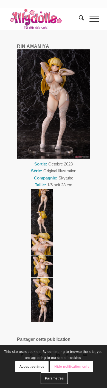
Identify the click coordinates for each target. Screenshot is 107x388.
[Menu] (91, 19)
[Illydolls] (44, 19)
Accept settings (31, 367)
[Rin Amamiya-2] (42, 200)
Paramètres (54, 378)
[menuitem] (78, 19)
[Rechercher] (78, 19)
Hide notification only (71, 367)
